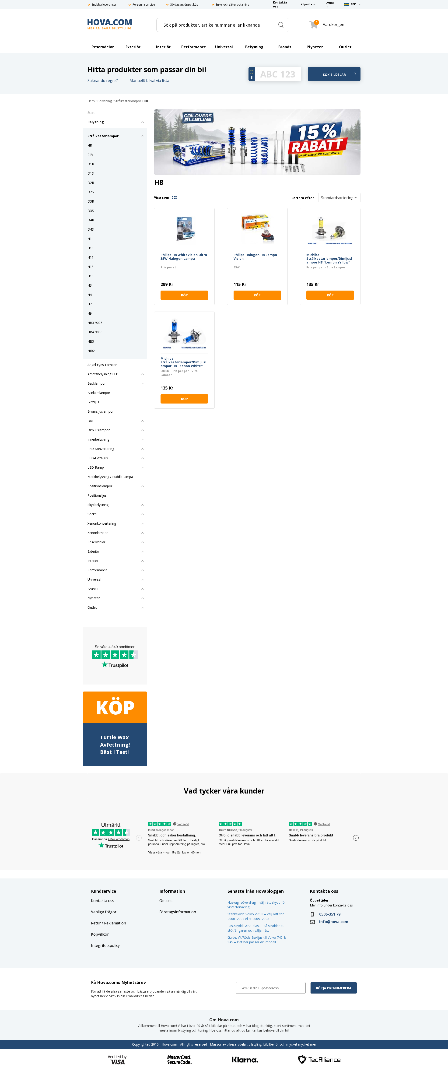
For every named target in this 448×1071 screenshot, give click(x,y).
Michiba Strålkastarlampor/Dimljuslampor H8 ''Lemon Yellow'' (329, 258)
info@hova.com (333, 921)
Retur (96, 923)
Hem (91, 101)
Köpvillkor (100, 934)
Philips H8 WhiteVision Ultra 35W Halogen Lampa (184, 257)
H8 (146, 101)
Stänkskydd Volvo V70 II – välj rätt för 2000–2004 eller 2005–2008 (256, 916)
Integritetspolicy (105, 945)
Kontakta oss (102, 900)
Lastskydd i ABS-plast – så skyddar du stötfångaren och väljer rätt (256, 928)
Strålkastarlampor (127, 101)
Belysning (104, 101)
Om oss (165, 900)
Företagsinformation (177, 911)
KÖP (184, 295)
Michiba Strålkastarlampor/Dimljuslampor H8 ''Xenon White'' (183, 362)
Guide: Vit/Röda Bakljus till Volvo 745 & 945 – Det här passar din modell (257, 939)
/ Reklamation (113, 923)
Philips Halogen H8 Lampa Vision (255, 257)
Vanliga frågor (103, 911)
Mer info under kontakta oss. (332, 905)
